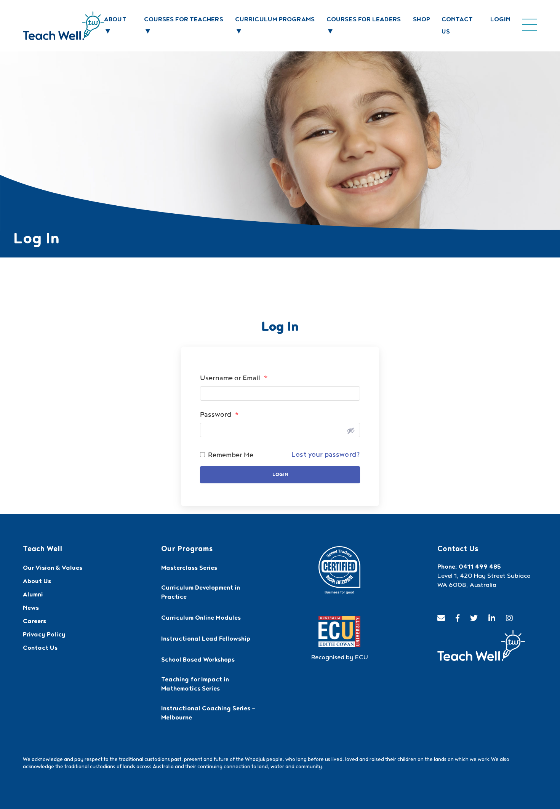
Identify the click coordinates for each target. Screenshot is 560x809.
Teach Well (42, 550)
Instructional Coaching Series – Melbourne (208, 714)
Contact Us (40, 648)
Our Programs (187, 550)
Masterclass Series (189, 568)
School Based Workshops (198, 660)
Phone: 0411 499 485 (469, 567)
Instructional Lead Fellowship (205, 639)
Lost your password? (325, 455)
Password (219, 414)
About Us (37, 582)
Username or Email (234, 378)
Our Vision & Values (52, 568)
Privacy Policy (44, 635)
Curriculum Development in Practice (200, 593)
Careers (34, 622)
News (31, 608)
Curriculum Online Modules (201, 618)
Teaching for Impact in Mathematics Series (195, 685)
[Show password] (350, 430)
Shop (421, 20)
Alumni (33, 595)
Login (500, 20)
